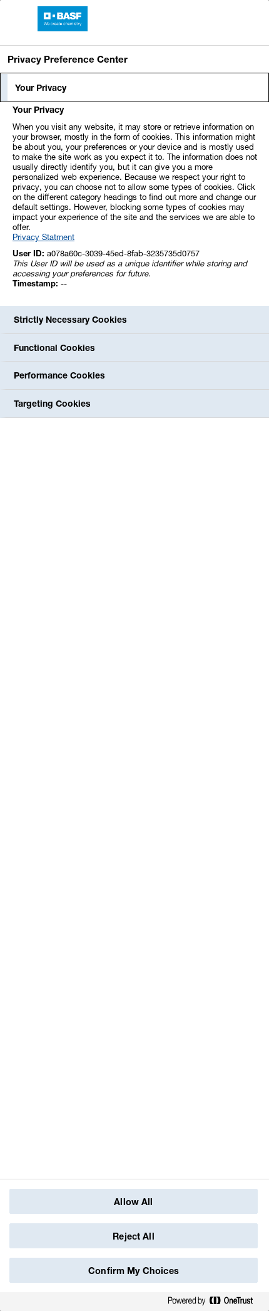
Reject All (133, 1236)
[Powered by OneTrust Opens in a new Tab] (215, 1301)
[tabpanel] (136, 203)
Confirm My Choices (133, 1270)
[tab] (134, 88)
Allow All (133, 1201)
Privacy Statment (43, 237)
